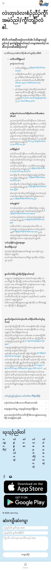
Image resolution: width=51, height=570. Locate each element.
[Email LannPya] (10, 477)
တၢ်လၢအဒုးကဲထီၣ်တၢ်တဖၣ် (34, 453)
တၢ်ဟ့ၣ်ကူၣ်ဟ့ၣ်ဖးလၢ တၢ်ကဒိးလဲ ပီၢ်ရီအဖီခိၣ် (22, 396)
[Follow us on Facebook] (4, 477)
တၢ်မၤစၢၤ (24, 442)
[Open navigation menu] (3, 3)
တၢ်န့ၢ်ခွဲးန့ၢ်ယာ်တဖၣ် (14, 449)
